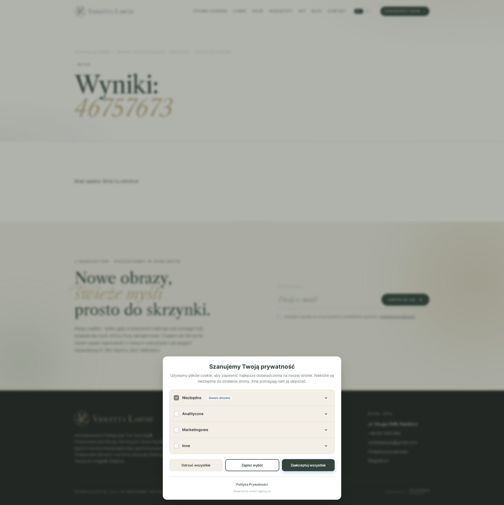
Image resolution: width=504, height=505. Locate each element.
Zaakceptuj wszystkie (308, 465)
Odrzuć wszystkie (196, 465)
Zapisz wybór (252, 465)
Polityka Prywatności (252, 484)
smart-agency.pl (259, 491)
